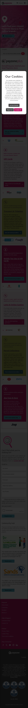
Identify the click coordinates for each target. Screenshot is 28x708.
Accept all (18, 110)
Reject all (9, 110)
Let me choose (14, 105)
